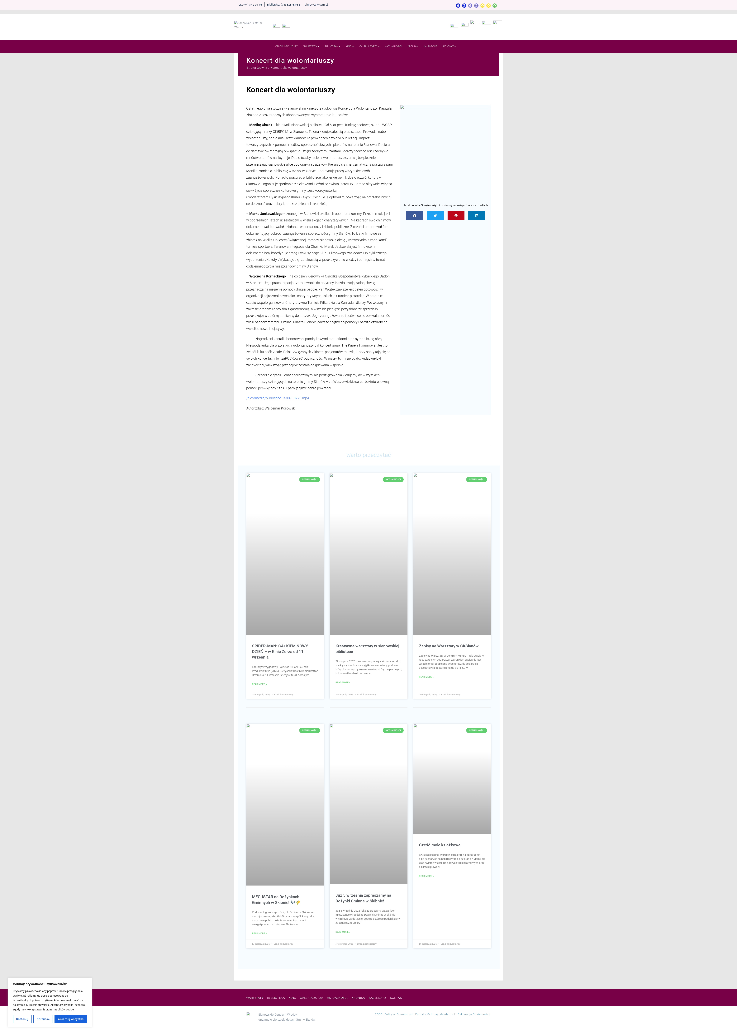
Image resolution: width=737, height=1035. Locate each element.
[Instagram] (464, 5)
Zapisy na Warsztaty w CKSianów (449, 646)
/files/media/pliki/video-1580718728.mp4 (277, 398)
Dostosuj (22, 1019)
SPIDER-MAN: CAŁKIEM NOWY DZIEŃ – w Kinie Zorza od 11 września (280, 652)
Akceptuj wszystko (71, 1019)
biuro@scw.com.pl (316, 4)
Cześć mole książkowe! (440, 845)
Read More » (259, 684)
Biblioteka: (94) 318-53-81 (283, 4)
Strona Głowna (257, 67)
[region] (50, 1002)
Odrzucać (43, 1019)
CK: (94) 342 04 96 (250, 4)
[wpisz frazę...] (496, 47)
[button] (414, 215)
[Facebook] (458, 5)
